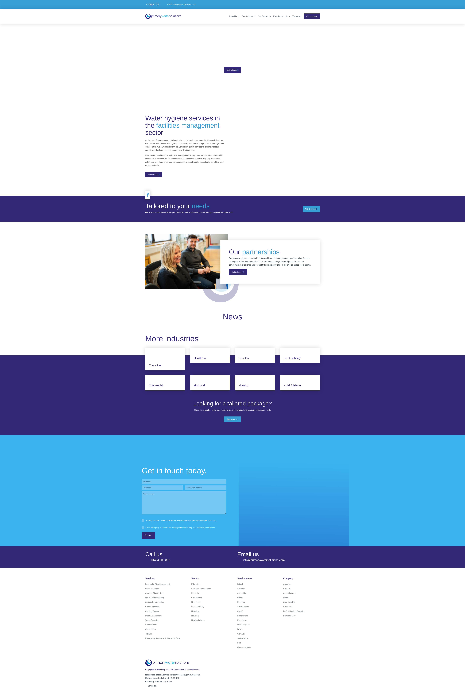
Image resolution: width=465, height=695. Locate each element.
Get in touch (232, 70)
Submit (148, 535)
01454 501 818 (152, 4)
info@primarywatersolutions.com (181, 4)
